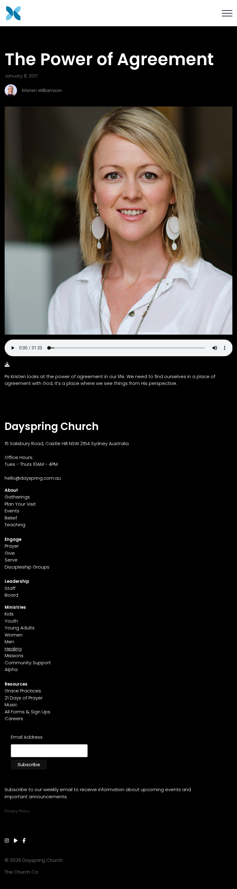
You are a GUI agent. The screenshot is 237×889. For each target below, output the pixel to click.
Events (12, 510)
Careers (14, 718)
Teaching (15, 524)
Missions (14, 655)
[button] (227, 13)
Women (14, 635)
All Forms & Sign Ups (27, 711)
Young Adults (20, 627)
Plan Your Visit (20, 504)
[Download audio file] (7, 364)
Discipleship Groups (27, 567)
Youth (11, 621)
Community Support (28, 662)
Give (10, 553)
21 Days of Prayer (24, 698)
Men (9, 641)
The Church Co (21, 872)
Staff (10, 588)
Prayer (12, 546)
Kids (9, 614)
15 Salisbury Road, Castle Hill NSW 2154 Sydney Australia (67, 443)
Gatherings (17, 497)
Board (11, 595)
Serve (11, 560)
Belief (11, 518)
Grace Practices (23, 690)
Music (11, 704)
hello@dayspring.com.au (33, 478)
